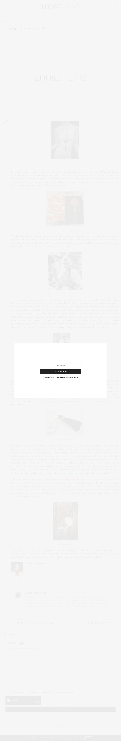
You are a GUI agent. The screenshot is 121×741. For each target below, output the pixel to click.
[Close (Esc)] (59, 371)
